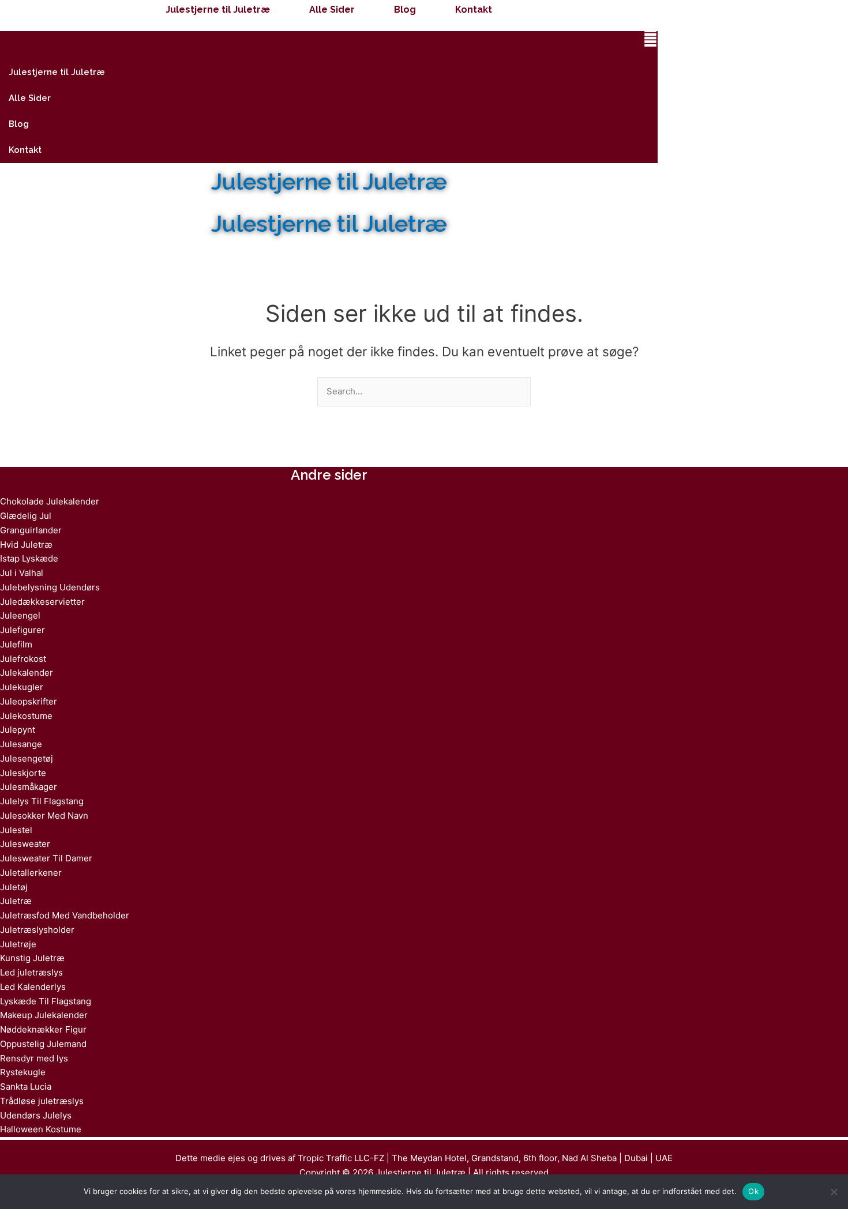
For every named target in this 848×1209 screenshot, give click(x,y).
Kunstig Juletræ (32, 957)
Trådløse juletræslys (42, 1100)
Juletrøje (18, 944)
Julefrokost (23, 658)
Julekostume (26, 715)
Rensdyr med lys (34, 1058)
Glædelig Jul (25, 515)
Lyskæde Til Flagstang (45, 1001)
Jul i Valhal (21, 572)
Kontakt (473, 9)
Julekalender (26, 672)
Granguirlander (31, 530)
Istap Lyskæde (29, 558)
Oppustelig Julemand (43, 1043)
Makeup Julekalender (44, 1015)
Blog (405, 9)
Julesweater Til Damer (46, 858)
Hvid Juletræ (26, 544)
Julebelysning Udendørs (50, 587)
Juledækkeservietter (42, 601)
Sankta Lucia (25, 1086)
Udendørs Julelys (36, 1115)
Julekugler (21, 686)
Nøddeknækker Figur (43, 1029)
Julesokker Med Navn (44, 815)
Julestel (16, 829)
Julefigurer (22, 629)
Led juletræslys (31, 972)
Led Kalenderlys (33, 986)
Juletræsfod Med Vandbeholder (64, 915)
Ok (753, 1191)
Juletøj (14, 887)
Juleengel (20, 615)
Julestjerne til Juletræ (218, 9)
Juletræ (16, 900)
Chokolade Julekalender (49, 501)
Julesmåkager (28, 786)
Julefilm (16, 644)
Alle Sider (332, 9)
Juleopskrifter (28, 701)
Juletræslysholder (37, 929)
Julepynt (17, 729)
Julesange (21, 744)
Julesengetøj (26, 758)
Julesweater (25, 843)
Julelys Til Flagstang (42, 801)
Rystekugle (23, 1072)
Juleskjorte (23, 772)
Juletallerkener (31, 872)
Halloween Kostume (40, 1129)
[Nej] (833, 1191)
